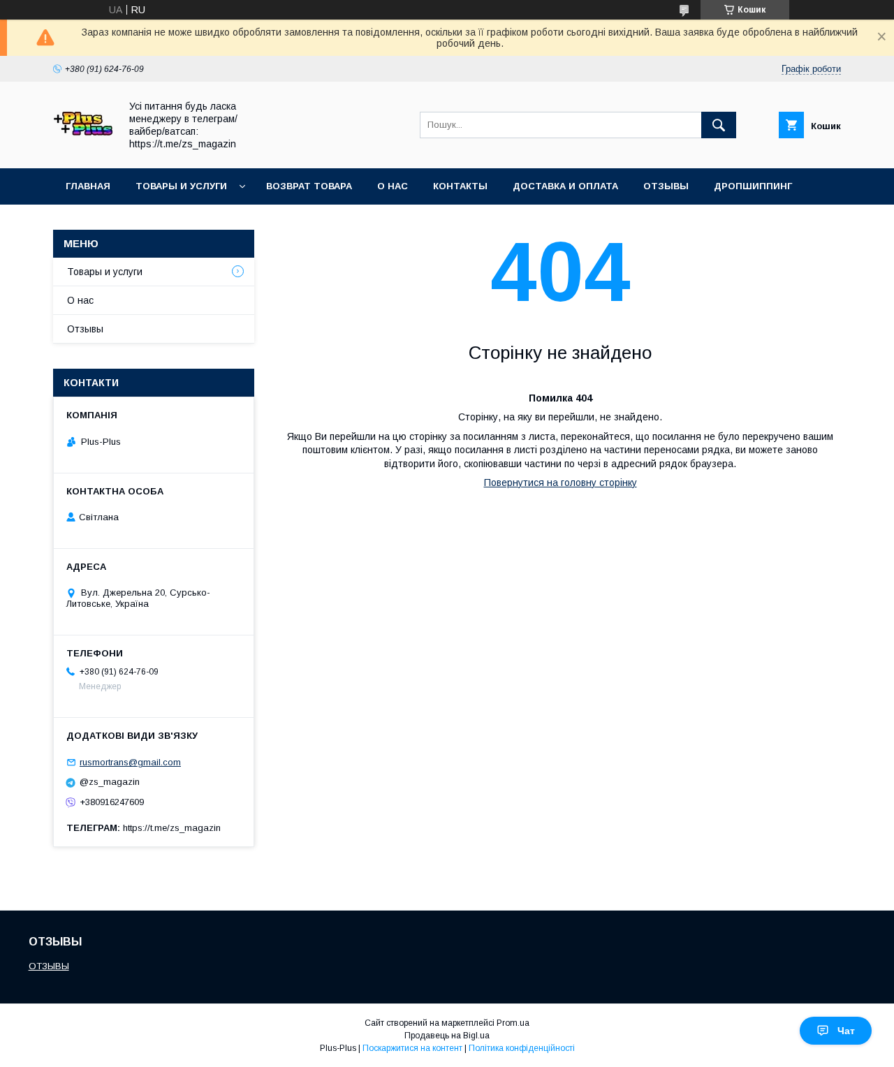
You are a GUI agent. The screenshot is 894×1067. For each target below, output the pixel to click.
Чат (846, 1030)
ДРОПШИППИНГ (753, 186)
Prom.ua (513, 1023)
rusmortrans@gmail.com (130, 762)
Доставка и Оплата (565, 186)
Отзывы (666, 186)
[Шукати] (718, 125)
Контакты (460, 186)
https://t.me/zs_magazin (172, 828)
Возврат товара (309, 186)
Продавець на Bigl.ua (447, 1035)
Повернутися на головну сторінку (560, 482)
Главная (88, 186)
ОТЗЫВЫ (49, 966)
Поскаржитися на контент (412, 1048)
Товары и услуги (181, 186)
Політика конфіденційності (522, 1048)
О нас (392, 186)
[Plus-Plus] (82, 150)
